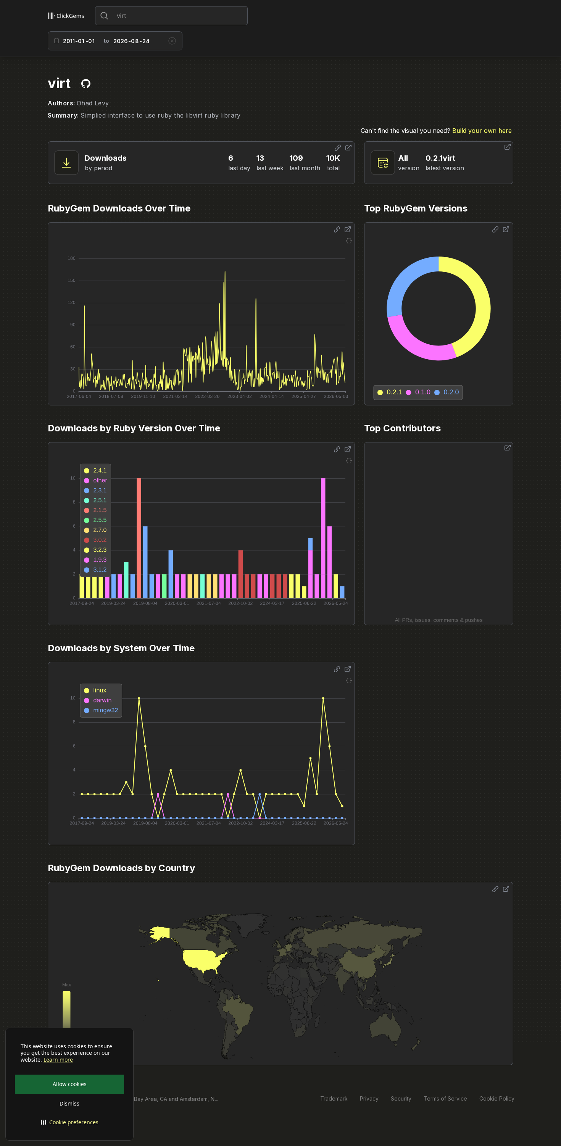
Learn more (58, 1059)
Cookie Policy (496, 1098)
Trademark (334, 1098)
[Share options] (338, 148)
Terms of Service (445, 1098)
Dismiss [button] (69, 1103)
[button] (69, 1122)
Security (401, 1098)
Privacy (369, 1098)
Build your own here (482, 130)
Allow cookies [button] (70, 1084)
